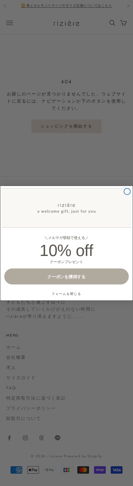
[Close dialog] (127, 191)
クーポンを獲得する (66, 276)
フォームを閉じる (66, 293)
